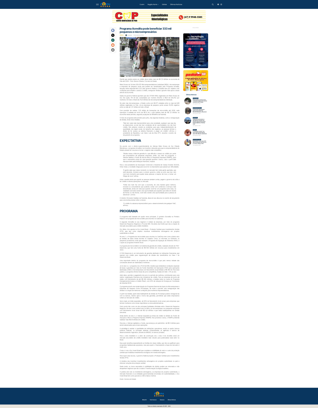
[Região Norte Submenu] (158, 4)
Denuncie (162, 399)
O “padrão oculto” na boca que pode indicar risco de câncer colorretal (200, 132)
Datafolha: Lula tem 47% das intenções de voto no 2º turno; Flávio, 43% (199, 142)
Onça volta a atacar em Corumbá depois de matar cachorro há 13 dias (200, 101)
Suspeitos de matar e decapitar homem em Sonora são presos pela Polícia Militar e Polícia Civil (199, 122)
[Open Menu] (97, 4)
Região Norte (152, 4)
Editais (164, 4)
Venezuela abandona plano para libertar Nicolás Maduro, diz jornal (200, 110)
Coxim (142, 4)
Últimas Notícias (176, 4)
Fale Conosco (153, 399)
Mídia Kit (144, 399)
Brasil (122, 35)
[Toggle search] (212, 4)
